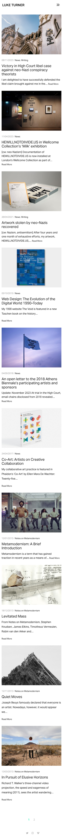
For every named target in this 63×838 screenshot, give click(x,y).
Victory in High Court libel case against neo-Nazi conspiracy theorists (26, 70)
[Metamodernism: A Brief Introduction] (31, 512)
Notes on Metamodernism (27, 538)
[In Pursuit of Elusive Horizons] (31, 746)
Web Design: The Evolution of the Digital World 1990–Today (28, 301)
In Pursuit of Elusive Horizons (25, 777)
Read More (53, 84)
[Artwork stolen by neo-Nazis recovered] (31, 191)
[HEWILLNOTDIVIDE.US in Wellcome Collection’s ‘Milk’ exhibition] (31, 111)
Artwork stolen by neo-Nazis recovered (24, 224)
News (17, 60)
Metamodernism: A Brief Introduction (21, 546)
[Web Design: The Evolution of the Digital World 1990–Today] (31, 267)
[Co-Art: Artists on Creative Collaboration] (31, 428)
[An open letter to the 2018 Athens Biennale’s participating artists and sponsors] (31, 347)
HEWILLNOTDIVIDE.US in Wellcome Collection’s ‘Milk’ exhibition (30, 144)
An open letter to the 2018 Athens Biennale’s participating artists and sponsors (30, 383)
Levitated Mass (14, 616)
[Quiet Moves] (31, 665)
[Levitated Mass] (31, 585)
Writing (24, 60)
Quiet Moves (12, 696)
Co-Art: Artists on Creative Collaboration (23, 461)
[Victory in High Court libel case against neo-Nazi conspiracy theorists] (31, 34)
